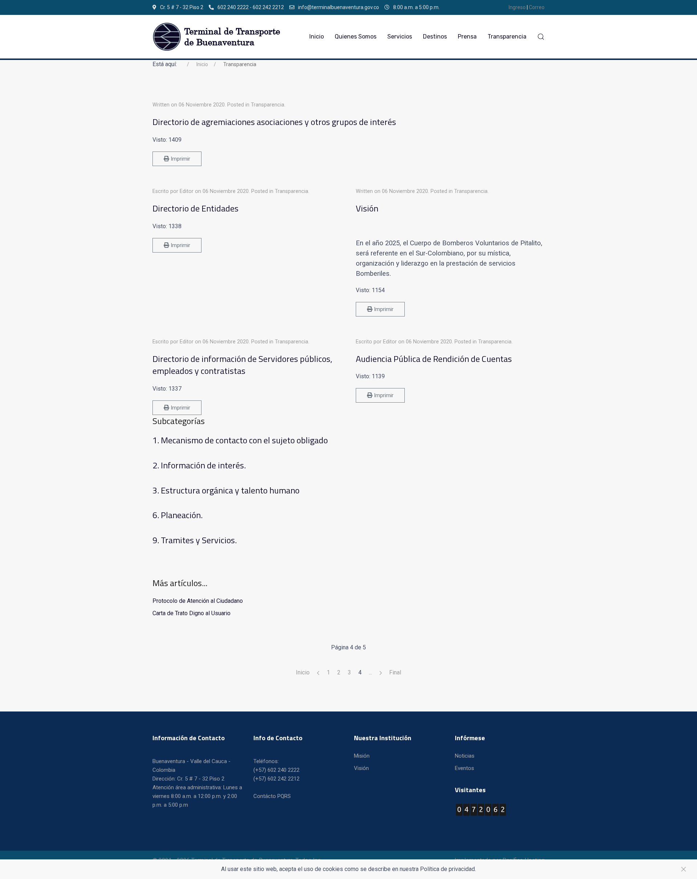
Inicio (316, 36)
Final (395, 672)
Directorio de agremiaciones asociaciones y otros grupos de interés (274, 121)
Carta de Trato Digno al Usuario (191, 613)
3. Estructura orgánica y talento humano (225, 490)
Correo (537, 7)
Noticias (464, 756)
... (370, 672)
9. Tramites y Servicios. (194, 540)
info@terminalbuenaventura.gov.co (338, 7)
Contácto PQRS (272, 796)
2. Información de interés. (199, 465)
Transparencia (507, 36)
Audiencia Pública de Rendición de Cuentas (434, 358)
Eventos (464, 768)
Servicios (399, 36)
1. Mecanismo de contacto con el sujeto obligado (240, 440)
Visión (367, 208)
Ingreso (518, 7)
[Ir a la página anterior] (318, 672)
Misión (362, 756)
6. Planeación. (177, 514)
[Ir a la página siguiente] (381, 672)
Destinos (435, 36)
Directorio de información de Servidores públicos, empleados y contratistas (242, 365)
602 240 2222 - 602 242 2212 (250, 7)
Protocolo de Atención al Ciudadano (197, 600)
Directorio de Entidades (195, 208)
